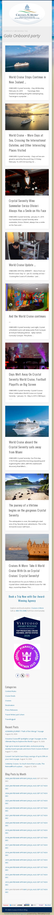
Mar (17, 778)
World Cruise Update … (22, 264)
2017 (7, 845)
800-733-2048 (21, 611)
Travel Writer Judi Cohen (14, 714)
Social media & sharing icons (15, 913)
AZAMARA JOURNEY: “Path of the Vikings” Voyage (24, 731)
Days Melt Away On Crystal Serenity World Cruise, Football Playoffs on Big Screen (27, 379)
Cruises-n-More (37, 608)
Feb (14, 778)
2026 (7, 778)
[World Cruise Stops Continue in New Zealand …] (27, 59)
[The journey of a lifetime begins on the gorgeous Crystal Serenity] (27, 487)
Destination (9, 705)
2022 (7, 808)
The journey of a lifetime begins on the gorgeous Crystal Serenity (27, 510)
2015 (7, 860)
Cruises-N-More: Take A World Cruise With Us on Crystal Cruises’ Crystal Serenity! (27, 570)
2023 (7, 800)
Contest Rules (10, 691)
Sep (38, 786)
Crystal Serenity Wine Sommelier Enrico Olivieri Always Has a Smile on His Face (27, 205)
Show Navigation (46, 23)
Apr (21, 778)
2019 (7, 830)
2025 (7, 786)
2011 (7, 889)
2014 (7, 867)
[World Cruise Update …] (27, 246)
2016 (7, 852)
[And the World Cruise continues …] (27, 297)
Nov (46, 786)
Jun (28, 778)
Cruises (8, 700)
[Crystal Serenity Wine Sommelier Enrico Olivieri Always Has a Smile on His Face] (27, 182)
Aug (35, 778)
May (25, 778)
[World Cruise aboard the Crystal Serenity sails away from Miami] (27, 421)
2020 (7, 823)
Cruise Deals (10, 696)
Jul (31, 778)
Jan (11, 778)
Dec (6, 788)
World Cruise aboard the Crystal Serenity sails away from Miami (25, 447)
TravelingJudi (10, 719)
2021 (7, 815)
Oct (42, 786)
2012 (7, 882)
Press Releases (11, 710)
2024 (7, 793)
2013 (7, 875)
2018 (7, 837)
